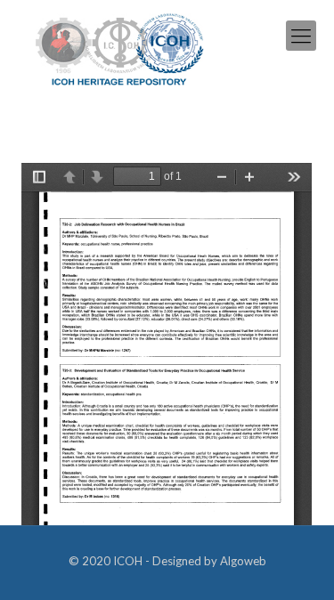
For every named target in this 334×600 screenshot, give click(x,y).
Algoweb (243, 561)
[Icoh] (120, 47)
